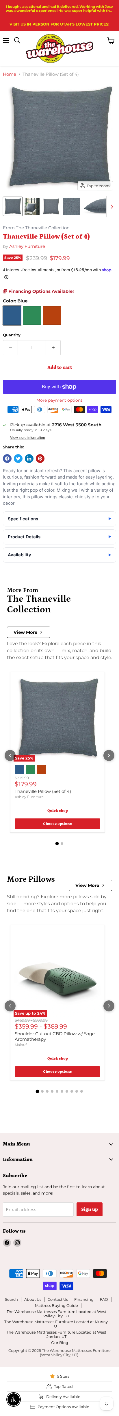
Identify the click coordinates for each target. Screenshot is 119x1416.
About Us (32, 1299)
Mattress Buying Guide (56, 1305)
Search (11, 1299)
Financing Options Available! (40, 291)
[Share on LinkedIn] (29, 458)
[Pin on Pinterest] (40, 458)
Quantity (12, 335)
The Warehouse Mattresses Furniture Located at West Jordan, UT (56, 1334)
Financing (84, 1299)
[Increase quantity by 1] (53, 347)
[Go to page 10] (81, 1091)
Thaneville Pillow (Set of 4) (43, 791)
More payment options (59, 400)
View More (25, 632)
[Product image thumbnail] (32, 206)
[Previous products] (10, 755)
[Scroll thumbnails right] (111, 206)
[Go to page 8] (71, 1091)
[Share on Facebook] (7, 458)
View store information (27, 438)
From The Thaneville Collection (36, 228)
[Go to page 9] (76, 1091)
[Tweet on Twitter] (18, 458)
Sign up (89, 1209)
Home (9, 74)
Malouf (21, 1044)
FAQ (104, 1299)
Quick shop (57, 811)
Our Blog (59, 1342)
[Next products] (108, 755)
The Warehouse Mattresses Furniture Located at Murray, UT (56, 1323)
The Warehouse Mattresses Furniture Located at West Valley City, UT (56, 1313)
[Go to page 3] (47, 1091)
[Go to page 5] (57, 1091)
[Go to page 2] (62, 843)
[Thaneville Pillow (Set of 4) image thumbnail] (12, 206)
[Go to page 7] (67, 1091)
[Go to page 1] (57, 843)
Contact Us (58, 1299)
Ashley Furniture (27, 246)
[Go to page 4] (52, 1091)
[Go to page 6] (62, 1091)
